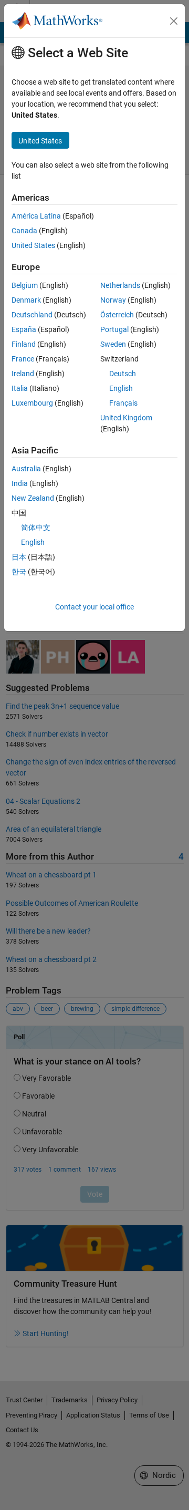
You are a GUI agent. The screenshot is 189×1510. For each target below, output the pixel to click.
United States (33, 245)
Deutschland (32, 315)
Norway (113, 300)
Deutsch (122, 373)
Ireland (23, 373)
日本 (19, 557)
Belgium (25, 285)
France (23, 359)
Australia (26, 468)
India (20, 483)
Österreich (117, 315)
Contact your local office (94, 607)
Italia (20, 388)
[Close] (173, 21)
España (24, 329)
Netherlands (120, 285)
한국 (19, 571)
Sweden (113, 344)
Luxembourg (32, 403)
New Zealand (33, 498)
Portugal (114, 329)
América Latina (36, 216)
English (121, 388)
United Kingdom (126, 417)
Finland (24, 344)
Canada (24, 230)
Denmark (26, 300)
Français (123, 403)
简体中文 (35, 527)
